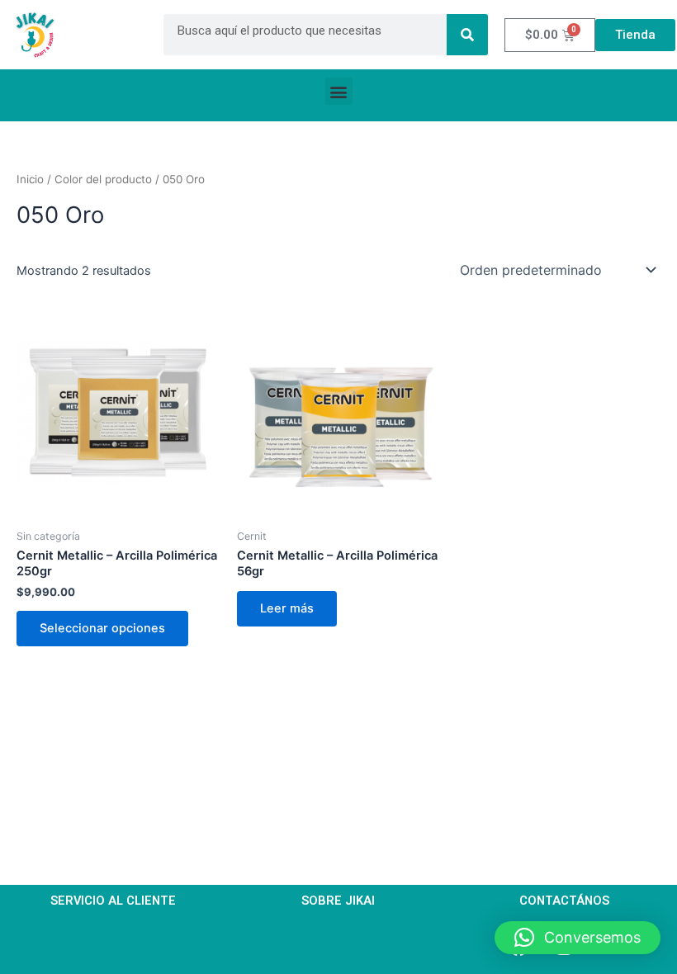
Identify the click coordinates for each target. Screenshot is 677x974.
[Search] (467, 34)
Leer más (287, 608)
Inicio (30, 179)
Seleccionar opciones (102, 628)
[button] (339, 91)
